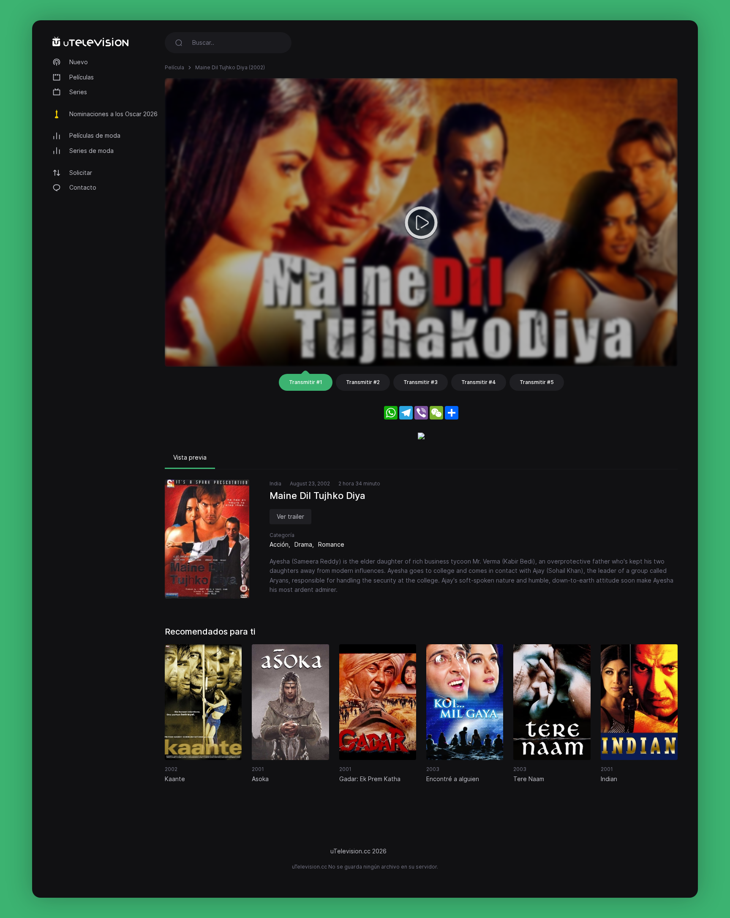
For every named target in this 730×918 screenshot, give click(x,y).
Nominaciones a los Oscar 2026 (113, 113)
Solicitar (80, 172)
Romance (331, 544)
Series (78, 91)
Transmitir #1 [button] (305, 382)
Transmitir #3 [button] (420, 382)
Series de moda (91, 150)
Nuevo (78, 61)
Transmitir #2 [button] (363, 382)
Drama (303, 544)
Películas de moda (94, 135)
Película (174, 67)
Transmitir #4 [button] (478, 382)
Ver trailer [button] (290, 516)
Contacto (82, 187)
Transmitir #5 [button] (537, 382)
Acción (279, 544)
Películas (81, 77)
